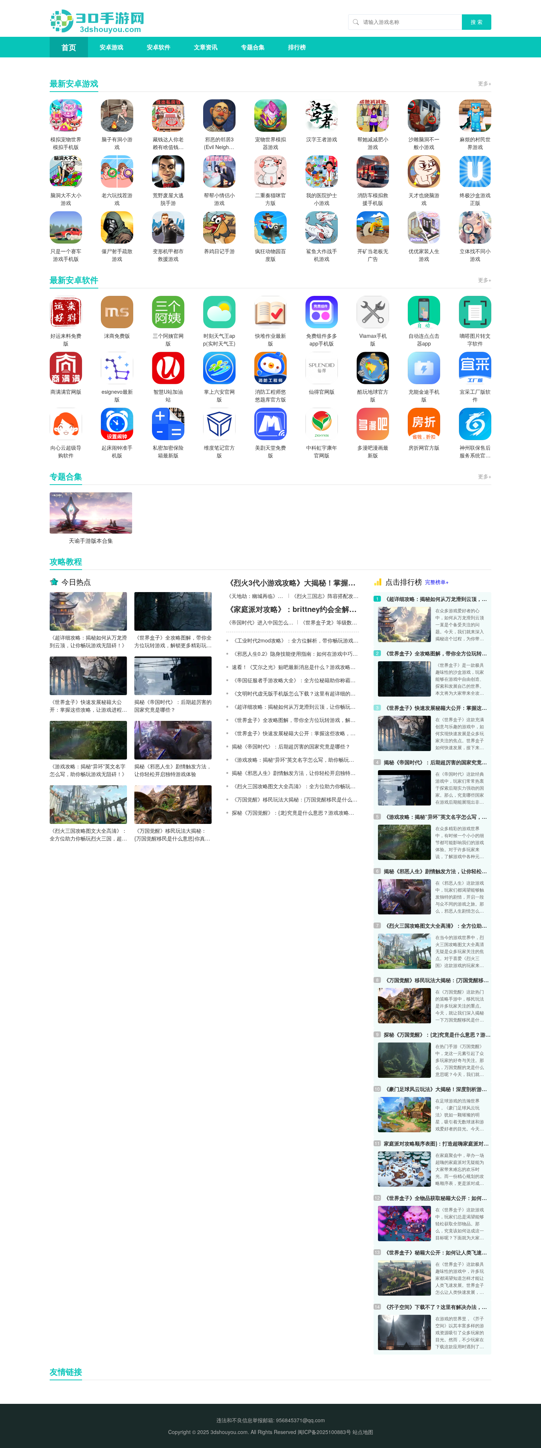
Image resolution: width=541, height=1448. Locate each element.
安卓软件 (158, 47)
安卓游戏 (111, 47)
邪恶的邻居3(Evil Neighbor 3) (219, 143)
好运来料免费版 (65, 339)
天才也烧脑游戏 (424, 198)
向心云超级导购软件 (65, 451)
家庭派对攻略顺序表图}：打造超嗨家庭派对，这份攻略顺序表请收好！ (437, 1143)
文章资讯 (206, 47)
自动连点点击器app (424, 339)
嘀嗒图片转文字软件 (475, 339)
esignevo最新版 (117, 395)
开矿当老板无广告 (372, 254)
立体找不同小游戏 (475, 254)
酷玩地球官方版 (372, 395)
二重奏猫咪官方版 (270, 198)
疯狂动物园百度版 (270, 254)
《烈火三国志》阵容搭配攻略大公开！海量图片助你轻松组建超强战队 (325, 595)
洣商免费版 (117, 335)
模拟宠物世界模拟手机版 (65, 143)
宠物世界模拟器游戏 (270, 143)
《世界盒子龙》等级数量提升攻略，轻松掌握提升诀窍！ (329, 622)
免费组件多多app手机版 (321, 339)
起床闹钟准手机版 (117, 451)
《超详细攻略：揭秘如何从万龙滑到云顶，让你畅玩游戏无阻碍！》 (88, 641)
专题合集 (253, 47)
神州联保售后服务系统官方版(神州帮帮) (475, 451)
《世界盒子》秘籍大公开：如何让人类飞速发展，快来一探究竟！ (437, 1252)
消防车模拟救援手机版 (372, 198)
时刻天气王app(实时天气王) (219, 339)
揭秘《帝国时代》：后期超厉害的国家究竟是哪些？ (173, 705)
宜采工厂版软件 (475, 395)
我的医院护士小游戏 (321, 198)
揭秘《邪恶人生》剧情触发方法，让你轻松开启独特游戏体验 (173, 770)
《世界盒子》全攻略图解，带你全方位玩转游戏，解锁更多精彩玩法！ (173, 641)
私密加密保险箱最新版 (168, 451)
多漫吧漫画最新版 (372, 451)
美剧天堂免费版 (270, 451)
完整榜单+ (437, 581)
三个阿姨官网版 (168, 339)
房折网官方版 (424, 447)
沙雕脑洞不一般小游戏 (424, 143)
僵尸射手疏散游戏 (117, 254)
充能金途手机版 (424, 395)
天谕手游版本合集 (91, 540)
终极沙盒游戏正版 (475, 198)
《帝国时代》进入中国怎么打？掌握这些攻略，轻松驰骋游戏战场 (260, 622)
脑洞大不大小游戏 (65, 198)
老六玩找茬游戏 (117, 198)
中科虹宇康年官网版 (321, 451)
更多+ (484, 83)
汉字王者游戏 (321, 139)
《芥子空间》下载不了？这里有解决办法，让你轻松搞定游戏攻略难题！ (437, 1306)
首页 (68, 47)
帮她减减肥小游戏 (372, 143)
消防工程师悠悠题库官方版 (270, 395)
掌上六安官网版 (219, 395)
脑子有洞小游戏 (117, 143)
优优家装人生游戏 (424, 254)
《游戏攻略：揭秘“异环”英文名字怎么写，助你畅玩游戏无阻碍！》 (88, 770)
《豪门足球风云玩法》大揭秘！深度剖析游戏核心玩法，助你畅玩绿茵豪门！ (437, 1089)
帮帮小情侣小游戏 (219, 198)
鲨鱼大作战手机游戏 (321, 254)
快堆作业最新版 (270, 339)
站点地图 (363, 1431)
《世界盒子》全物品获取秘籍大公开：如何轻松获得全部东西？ (437, 1197)
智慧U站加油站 (168, 395)
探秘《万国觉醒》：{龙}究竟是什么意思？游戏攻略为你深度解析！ (437, 1034)
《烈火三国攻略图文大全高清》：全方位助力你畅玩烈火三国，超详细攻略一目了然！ (88, 834)
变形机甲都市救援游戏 (168, 254)
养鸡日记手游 (219, 251)
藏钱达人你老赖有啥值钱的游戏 (168, 143)
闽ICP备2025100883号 (324, 1431)
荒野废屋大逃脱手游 (168, 198)
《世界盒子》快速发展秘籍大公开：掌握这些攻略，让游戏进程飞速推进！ (88, 706)
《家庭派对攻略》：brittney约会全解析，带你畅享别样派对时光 (292, 609)
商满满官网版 (65, 391)
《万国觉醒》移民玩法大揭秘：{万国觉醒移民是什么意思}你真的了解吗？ (172, 834)
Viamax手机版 (373, 339)
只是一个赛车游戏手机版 (65, 254)
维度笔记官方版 (219, 451)
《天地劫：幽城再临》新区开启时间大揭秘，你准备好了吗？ (255, 595)
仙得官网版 (322, 391)
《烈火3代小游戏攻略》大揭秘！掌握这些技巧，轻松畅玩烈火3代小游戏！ (292, 582)
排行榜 (297, 47)
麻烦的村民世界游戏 (475, 143)
